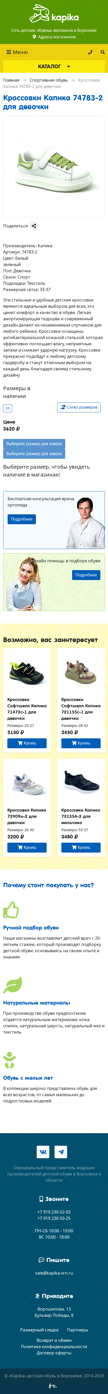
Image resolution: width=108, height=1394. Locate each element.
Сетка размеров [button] (81, 407)
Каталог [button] (50, 66)
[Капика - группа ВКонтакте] (43, 1152)
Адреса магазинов (56, 37)
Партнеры (77, 1330)
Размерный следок (39, 1330)
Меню (19, 52)
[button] (103, 52)
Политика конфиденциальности (54, 1346)
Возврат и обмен (54, 1340)
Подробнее (22, 519)
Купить (29, 743)
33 (8, 408)
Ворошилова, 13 (54, 1309)
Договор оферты (54, 1353)
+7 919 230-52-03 (54, 1212)
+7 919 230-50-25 (54, 1218)
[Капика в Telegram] (61, 1152)
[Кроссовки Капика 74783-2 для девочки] (54, 167)
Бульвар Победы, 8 (54, 1315)
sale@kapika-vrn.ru (54, 1273)
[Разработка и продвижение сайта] (54, 1386)
